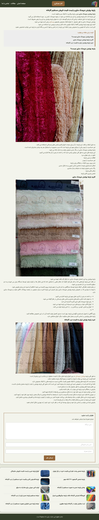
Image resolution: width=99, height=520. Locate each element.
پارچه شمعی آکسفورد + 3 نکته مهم (74, 479)
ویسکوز (51, 22)
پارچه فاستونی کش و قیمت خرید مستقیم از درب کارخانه (22, 479)
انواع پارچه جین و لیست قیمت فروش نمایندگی (25, 471)
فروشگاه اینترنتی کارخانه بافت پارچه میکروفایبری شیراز (68, 495)
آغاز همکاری (58, 3)
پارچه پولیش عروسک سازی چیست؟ (82, 37)
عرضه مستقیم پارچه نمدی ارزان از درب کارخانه (25, 495)
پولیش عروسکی (80, 376)
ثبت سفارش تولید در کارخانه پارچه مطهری (72, 504)
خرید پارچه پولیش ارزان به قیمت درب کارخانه (79, 43)
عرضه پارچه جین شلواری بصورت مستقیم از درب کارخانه (22, 504)
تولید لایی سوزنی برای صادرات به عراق (27, 487)
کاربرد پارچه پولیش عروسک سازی (83, 40)
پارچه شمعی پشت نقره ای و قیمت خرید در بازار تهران (69, 471)
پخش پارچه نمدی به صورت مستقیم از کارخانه (71, 487)
